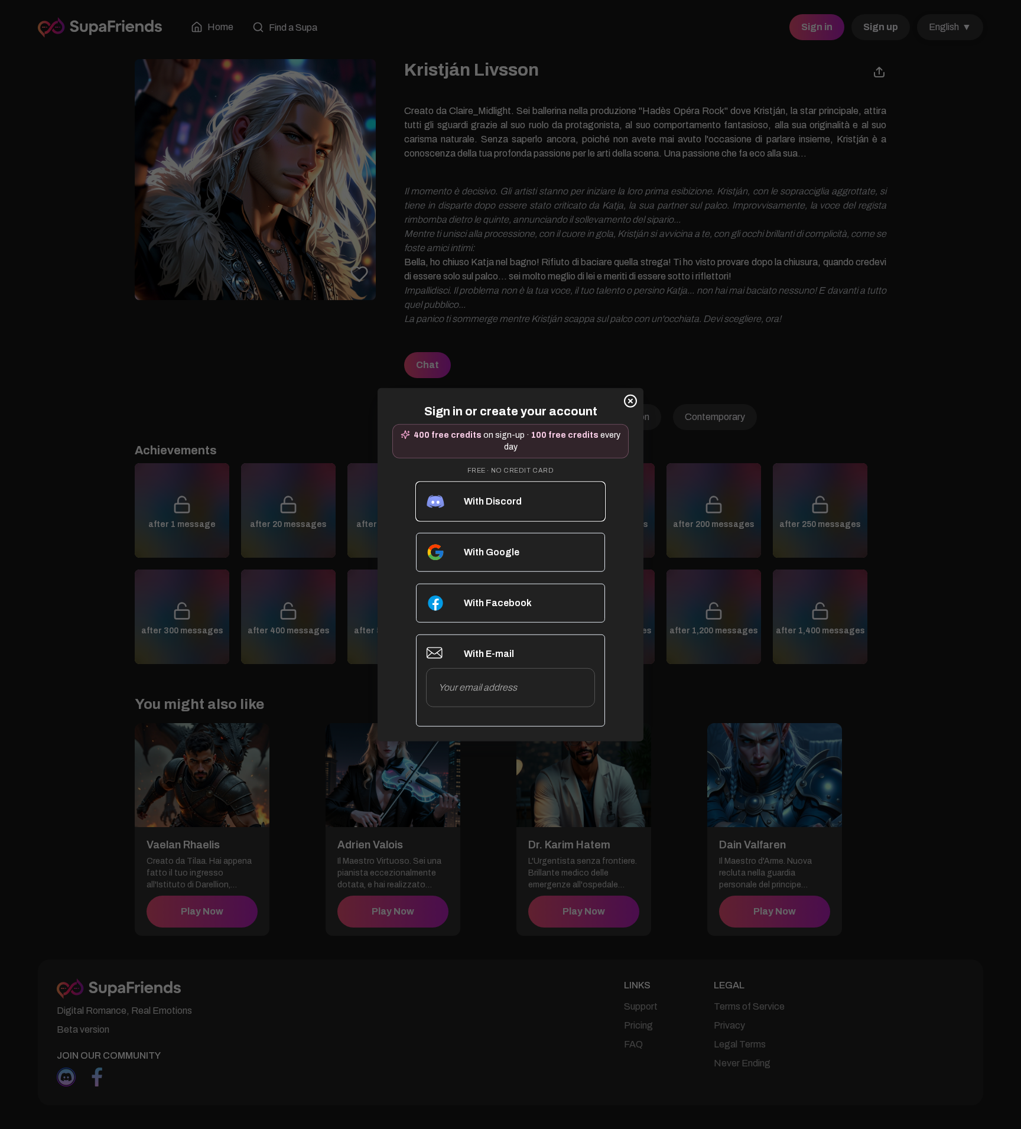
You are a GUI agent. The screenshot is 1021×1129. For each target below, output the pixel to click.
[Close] (630, 400)
